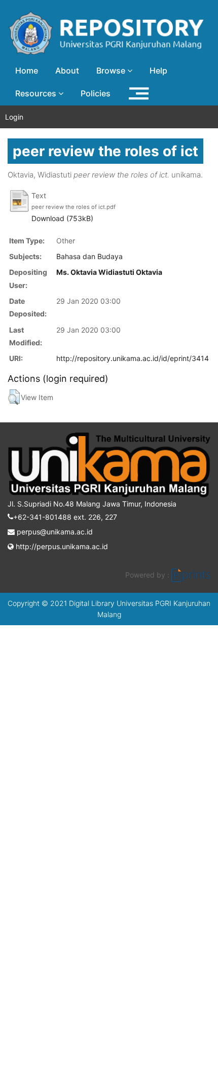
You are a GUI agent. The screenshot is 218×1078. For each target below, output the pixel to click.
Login (14, 117)
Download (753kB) (62, 218)
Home (26, 70)
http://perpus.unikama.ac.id (61, 546)
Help (158, 70)
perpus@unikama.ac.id (54, 531)
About (67, 70)
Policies (96, 93)
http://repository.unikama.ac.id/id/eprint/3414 (132, 358)
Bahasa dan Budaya (89, 256)
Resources (36, 93)
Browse (111, 70)
